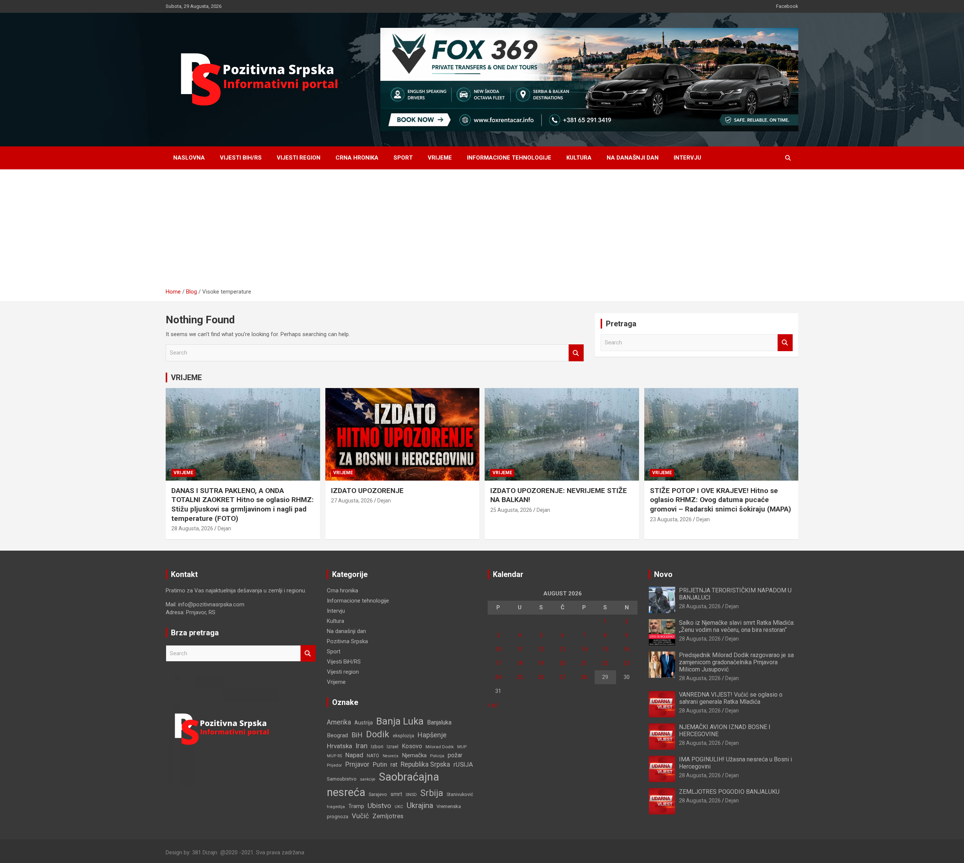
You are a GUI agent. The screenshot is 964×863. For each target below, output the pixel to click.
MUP (462, 746)
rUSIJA (463, 764)
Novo (663, 574)
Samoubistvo (342, 779)
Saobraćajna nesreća (383, 784)
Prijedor (334, 765)
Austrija (363, 723)
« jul (492, 705)
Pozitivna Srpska (347, 641)
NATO (373, 755)
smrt (396, 794)
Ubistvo (379, 805)
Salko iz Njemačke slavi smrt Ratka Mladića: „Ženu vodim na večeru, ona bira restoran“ (737, 626)
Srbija (431, 793)
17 (498, 663)
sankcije (367, 779)
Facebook (787, 6)
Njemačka (414, 755)
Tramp (356, 806)
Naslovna (189, 157)
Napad (354, 755)
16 (627, 649)
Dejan (224, 528)
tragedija (336, 806)
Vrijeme (440, 157)
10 (498, 649)
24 (498, 677)
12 (541, 649)
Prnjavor (357, 764)
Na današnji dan (633, 157)
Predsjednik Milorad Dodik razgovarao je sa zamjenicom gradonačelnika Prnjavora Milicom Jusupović (736, 662)
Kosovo (412, 746)
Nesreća (390, 755)
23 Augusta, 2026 (671, 519)
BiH (357, 735)
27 (563, 677)
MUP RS (334, 755)
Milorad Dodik (440, 746)
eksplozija (403, 735)
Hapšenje (432, 735)
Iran (361, 745)
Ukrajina (420, 805)
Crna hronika (357, 157)
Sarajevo (378, 794)
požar (455, 755)
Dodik (377, 734)
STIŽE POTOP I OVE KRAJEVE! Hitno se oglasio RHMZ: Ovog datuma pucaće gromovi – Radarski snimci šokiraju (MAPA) (720, 499)
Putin (380, 764)
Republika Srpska (425, 764)
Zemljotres (387, 816)
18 (520, 663)
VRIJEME (186, 377)
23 (627, 663)
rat (393, 764)
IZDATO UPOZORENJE (367, 490)
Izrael (392, 746)
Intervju (687, 157)
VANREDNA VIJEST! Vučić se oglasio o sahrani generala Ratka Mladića (730, 698)
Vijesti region (298, 157)
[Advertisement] (482, 231)
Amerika (339, 722)
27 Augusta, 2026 (352, 501)
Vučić (360, 816)
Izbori (377, 746)
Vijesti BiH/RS (241, 157)
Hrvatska (339, 746)
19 (541, 663)
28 (584, 677)
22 (605, 663)
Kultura (579, 157)
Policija (437, 755)
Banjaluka (439, 722)
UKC (399, 806)
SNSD (411, 794)
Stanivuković (460, 794)
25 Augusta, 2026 (511, 510)
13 (563, 649)
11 (520, 649)
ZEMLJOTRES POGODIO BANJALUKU (729, 791)
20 (563, 663)
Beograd (337, 735)
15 (605, 649)
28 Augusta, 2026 (192, 528)
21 (584, 663)
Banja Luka (400, 721)
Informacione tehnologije (509, 157)
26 (541, 677)
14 (584, 649)
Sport (403, 157)
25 (520, 677)
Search (576, 352)
